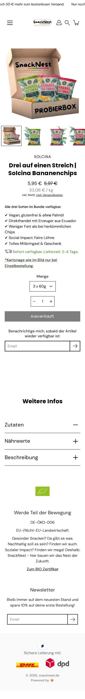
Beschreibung (21, 457)
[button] (67, 22)
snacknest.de (49, 675)
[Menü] (10, 23)
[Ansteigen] (51, 301)
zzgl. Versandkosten (49, 195)
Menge (42, 276)
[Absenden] (72, 619)
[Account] (59, 22)
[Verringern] (34, 301)
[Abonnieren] (75, 346)
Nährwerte (17, 441)
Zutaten (14, 424)
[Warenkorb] (76, 22)
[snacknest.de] (42, 22)
